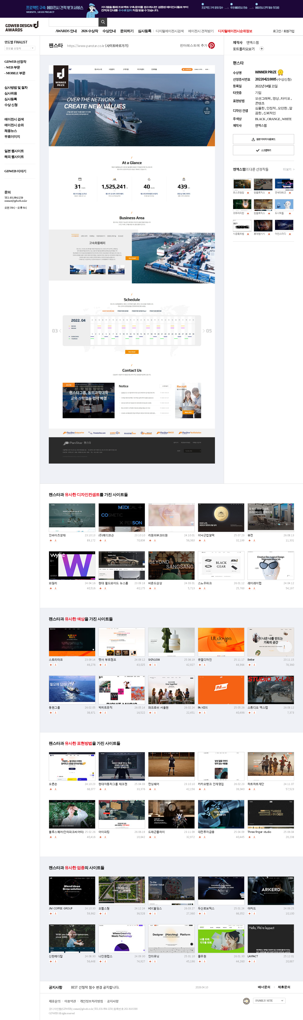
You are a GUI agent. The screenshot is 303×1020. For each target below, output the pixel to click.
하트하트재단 (256, 784)
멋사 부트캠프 (107, 660)
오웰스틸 (104, 908)
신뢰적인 (269, 113)
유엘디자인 (205, 660)
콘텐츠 (259, 103)
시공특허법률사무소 (243, 233)
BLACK (260, 119)
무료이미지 (12, 136)
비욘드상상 (155, 583)
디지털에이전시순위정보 (235, 31)
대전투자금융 (206, 832)
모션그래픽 (263, 98)
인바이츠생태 (57, 535)
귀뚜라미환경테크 (242, 213)
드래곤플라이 (156, 832)
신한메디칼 (56, 956)
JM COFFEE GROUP (61, 908)
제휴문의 (284, 987)
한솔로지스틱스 (261, 192)
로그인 (277, 31)
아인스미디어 (281, 233)
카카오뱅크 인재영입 (211, 784)
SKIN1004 (154, 660)
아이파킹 (104, 832)
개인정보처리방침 (91, 1001)
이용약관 (70, 1001)
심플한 (259, 108)
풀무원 (202, 956)
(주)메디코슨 (106, 535)
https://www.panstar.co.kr (98, 45)
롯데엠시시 (259, 233)
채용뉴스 (10, 131)
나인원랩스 (105, 956)
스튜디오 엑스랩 (258, 707)
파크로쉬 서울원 (158, 707)
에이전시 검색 (14, 119)
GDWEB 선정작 (15, 61)
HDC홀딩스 (155, 908)
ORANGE (273, 119)
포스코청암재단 (240, 192)
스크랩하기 (266, 150)
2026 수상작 (89, 31)
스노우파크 (205, 583)
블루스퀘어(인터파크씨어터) (66, 832)
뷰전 (250, 535)
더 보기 (287, 169)
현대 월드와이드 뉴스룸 (113, 583)
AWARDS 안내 (66, 31)
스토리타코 (56, 660)
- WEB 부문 (12, 67)
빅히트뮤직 (105, 707)
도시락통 (279, 213)
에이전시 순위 (14, 125)
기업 (258, 92)
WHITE (286, 119)
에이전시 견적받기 (201, 31)
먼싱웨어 (153, 784)
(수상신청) (283, 79)
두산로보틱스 (206, 908)
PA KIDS (203, 707)
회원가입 (288, 31)
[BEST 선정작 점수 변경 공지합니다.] (132, 992)
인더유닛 (153, 956)
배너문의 (264, 987)
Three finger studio (259, 832)
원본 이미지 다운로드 (265, 139)
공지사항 (112, 1001)
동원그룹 (54, 707)
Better (251, 660)
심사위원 (10, 93)
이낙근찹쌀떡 (206, 535)
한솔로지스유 (260, 213)
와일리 (53, 583)
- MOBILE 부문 (14, 73)
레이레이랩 (255, 583)
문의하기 (127, 31)
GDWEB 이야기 (15, 171)
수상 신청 (11, 105)
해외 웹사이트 (14, 157)
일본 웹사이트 (14, 151)
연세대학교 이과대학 (285, 192)
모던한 (282, 108)
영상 (276, 98)
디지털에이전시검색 (170, 31)
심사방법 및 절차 (16, 87)
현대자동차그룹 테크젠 (112, 784)
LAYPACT (253, 956)
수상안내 (109, 31)
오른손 (53, 784)
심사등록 (144, 31)
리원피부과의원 (158, 535)
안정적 (271, 108)
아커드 (252, 908)
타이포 (285, 98)
